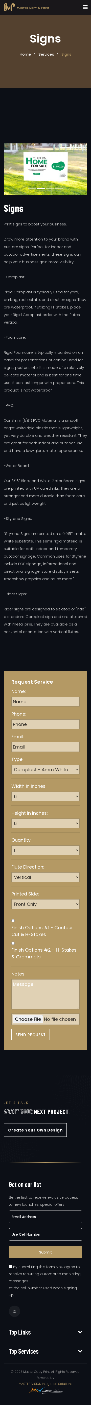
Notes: (18, 974)
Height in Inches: (29, 813)
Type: (17, 759)
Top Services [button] (24, 1351)
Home (25, 54)
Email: (17, 736)
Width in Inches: (29, 786)
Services (46, 54)
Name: (18, 691)
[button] (10, 169)
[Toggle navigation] (85, 7)
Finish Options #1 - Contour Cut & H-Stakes (42, 931)
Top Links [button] (20, 1332)
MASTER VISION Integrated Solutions (46, 1384)
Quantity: (21, 840)
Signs (66, 54)
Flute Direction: (27, 867)
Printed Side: (25, 894)
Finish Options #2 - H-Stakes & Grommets (44, 953)
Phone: (18, 714)
